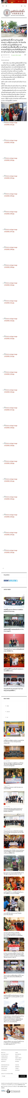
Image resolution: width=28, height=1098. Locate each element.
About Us (3, 1052)
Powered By (13, 1091)
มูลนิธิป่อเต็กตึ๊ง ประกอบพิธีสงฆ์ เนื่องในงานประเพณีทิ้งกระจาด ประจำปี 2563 (13, 892)
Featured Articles (5, 1065)
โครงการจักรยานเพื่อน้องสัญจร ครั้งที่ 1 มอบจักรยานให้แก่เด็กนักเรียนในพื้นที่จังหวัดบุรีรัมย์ (14, 977)
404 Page (17, 1061)
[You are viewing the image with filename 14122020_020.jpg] (15, 469)
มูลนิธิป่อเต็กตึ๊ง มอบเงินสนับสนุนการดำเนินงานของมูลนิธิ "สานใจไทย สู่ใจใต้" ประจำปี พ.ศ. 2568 (14, 997)
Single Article (4, 1066)
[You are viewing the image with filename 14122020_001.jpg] (15, 130)
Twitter (17, 1065)
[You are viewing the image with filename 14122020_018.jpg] (15, 433)
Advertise (3, 1061)
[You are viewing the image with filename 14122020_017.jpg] (15, 416)
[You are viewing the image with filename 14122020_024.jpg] (15, 540)
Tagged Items (4, 1068)
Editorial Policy (4, 1054)
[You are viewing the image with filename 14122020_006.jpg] (15, 220)
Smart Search (18, 1058)
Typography (4, 1070)
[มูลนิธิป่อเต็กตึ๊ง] (14, 12)
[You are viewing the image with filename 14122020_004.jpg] (15, 184)
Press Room (3, 1059)
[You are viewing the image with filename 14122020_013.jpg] (15, 344)
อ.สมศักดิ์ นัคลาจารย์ (21, 1084)
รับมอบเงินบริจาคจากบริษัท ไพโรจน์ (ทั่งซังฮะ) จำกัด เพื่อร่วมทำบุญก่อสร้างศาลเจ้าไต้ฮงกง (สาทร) (14, 832)
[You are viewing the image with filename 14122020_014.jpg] (15, 362)
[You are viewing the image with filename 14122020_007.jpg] (15, 237)
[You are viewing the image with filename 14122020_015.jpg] (15, 380)
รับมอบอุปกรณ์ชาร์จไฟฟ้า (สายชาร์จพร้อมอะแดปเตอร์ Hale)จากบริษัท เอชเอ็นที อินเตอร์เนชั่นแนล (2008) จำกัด (14, 851)
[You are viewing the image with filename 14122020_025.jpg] (15, 558)
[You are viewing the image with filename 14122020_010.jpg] (15, 291)
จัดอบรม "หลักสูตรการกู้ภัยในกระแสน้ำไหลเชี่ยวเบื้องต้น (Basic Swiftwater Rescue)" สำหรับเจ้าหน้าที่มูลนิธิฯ (13, 764)
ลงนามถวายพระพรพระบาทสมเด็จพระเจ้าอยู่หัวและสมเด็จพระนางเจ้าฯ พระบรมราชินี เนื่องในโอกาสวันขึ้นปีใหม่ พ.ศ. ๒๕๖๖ (13, 935)
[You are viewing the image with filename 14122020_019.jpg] (15, 451)
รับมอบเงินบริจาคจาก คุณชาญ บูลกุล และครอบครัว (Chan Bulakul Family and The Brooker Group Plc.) (13, 810)
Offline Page (18, 1059)
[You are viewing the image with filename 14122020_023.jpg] (15, 523)
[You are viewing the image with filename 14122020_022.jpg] (15, 505)
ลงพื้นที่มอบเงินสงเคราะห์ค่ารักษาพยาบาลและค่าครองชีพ (13, 787)
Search (16, 1056)
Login (16, 1052)
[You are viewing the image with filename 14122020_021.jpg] (15, 487)
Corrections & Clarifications (4, 1057)
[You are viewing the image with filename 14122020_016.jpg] (15, 398)
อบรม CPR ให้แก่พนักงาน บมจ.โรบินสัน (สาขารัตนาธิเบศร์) (12, 913)
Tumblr (17, 1068)
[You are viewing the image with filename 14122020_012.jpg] (15, 326)
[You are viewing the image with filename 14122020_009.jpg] (15, 273)
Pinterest (17, 1070)
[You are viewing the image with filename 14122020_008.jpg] (15, 255)
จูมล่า (2, 1086)
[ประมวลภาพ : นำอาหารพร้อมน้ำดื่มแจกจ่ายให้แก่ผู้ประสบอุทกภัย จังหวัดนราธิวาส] (14, 873)
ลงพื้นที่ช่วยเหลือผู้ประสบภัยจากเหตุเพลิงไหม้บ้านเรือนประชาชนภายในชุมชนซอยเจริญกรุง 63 (14, 742)
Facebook (17, 1066)
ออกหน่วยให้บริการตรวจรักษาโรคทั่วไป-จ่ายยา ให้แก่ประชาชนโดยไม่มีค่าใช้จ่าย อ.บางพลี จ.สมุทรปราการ (14, 1043)
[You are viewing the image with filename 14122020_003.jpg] (15, 166)
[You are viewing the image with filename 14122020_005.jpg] (15, 202)
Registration (18, 1054)
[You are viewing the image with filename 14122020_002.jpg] (15, 148)
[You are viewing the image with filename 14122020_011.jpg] (15, 309)
